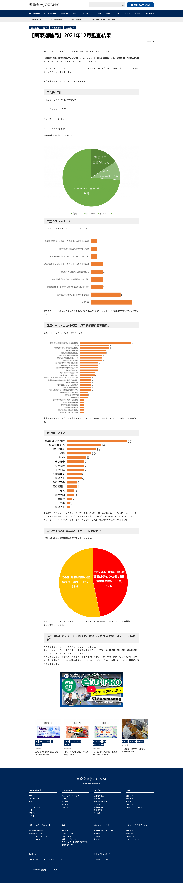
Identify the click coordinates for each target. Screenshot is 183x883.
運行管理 (64, 13)
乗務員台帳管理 (99, 807)
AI (52, 741)
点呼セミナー (131, 836)
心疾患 (66, 741)
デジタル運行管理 (68, 833)
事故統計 (97, 833)
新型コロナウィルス (69, 839)
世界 (30, 796)
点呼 (74, 13)
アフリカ (32, 813)
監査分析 (97, 839)
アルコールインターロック (39, 836)
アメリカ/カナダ (35, 798)
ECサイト (50, 859)
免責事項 (97, 859)
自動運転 (65, 830)
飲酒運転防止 (99, 798)
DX (37, 741)
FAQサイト (63, 859)
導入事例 (140, 741)
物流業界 (39, 744)
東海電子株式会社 (35, 859)
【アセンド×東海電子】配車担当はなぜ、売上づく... (105, 753)
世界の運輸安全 (33, 13)
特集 (108, 13)
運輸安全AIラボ (67, 845)
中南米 (31, 810)
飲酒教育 (129, 830)
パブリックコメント (122, 13)
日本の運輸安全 (50, 13)
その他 (31, 816)
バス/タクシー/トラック (70, 796)
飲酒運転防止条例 (35, 833)
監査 (45, 27)
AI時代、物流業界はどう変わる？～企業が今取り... (46, 753)
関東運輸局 (56, 27)
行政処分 (35, 27)
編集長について (111, 859)
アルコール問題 (35, 839)
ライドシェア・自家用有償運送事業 (75, 842)
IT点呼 (128, 801)
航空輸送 (65, 804)
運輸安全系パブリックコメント (105, 830)
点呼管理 (97, 804)
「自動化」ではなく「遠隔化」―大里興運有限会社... (134, 750)
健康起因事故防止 (100, 801)
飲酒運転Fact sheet (36, 830)
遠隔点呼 (70, 27)
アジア (31, 804)
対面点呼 (129, 796)
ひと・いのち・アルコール (91, 13)
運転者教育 (98, 810)
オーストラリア (34, 807)
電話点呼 (129, 798)
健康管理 (67, 744)
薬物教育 (129, 833)
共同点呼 (129, 804)
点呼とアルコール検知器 (135, 807)
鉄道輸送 (65, 798)
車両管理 (97, 813)
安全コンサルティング (134, 839)
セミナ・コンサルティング (145, 13)
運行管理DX (97, 741)
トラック (125, 741)
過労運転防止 (99, 796)
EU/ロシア (33, 801)
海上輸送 (65, 801)
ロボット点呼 (66, 836)
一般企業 (65, 807)
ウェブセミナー (44, 741)
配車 (104, 741)
